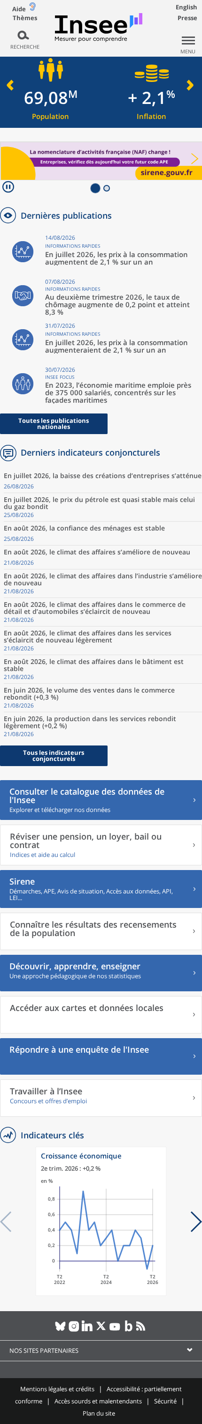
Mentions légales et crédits (57, 1389)
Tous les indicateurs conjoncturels (53, 755)
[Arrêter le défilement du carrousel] (8, 188)
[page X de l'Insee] (101, 1330)
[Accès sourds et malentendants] (32, 8)
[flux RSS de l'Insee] (142, 1330)
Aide (19, 9)
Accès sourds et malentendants (98, 1401)
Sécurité (165, 1401)
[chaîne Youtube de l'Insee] (115, 1330)
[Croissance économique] (101, 1293)
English (186, 7)
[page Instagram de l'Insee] (74, 1330)
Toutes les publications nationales (53, 423)
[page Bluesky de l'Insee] (60, 1330)
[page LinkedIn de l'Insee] (87, 1330)
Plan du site (99, 1413)
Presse (187, 18)
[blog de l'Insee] (128, 1330)
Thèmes (25, 18)
